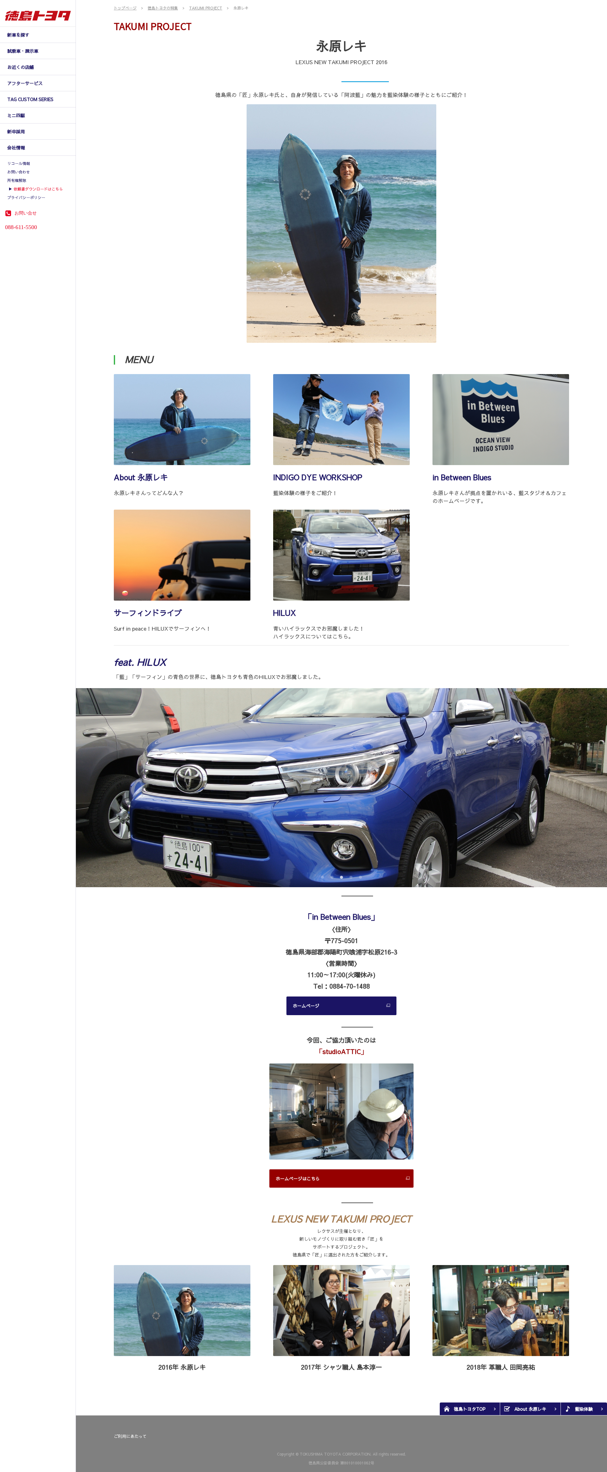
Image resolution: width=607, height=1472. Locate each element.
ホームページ (306, 1006)
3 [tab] (340, 876)
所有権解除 (16, 180)
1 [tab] (321, 876)
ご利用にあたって (130, 1436)
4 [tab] (350, 876)
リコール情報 (18, 163)
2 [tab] (331, 876)
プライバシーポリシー (26, 197)
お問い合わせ (18, 172)
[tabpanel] (341, 787)
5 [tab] (359, 876)
